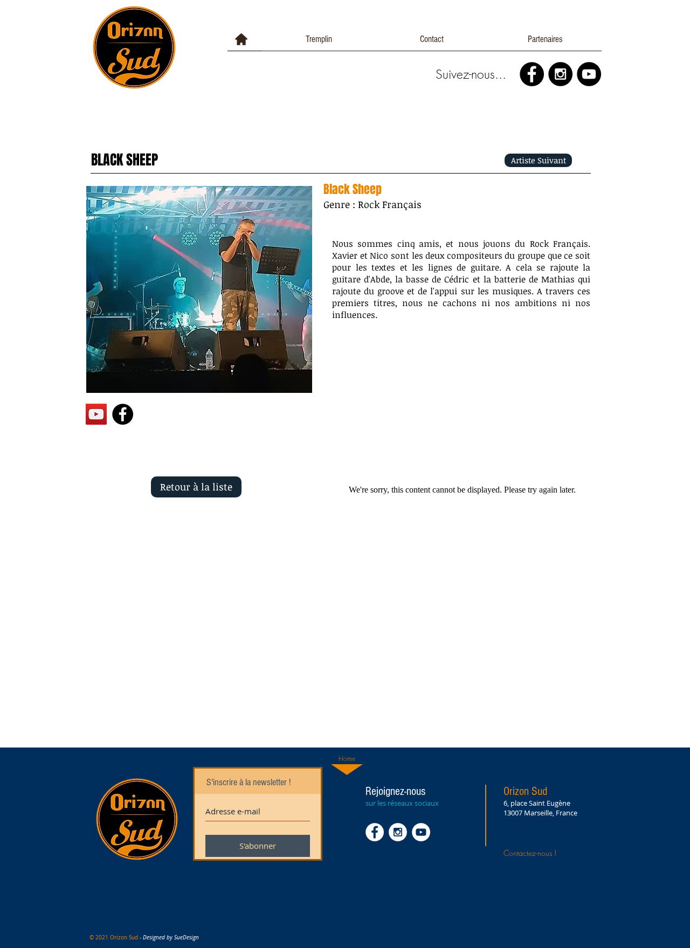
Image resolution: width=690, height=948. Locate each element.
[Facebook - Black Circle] (532, 74)
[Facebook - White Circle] (374, 832)
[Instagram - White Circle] (398, 832)
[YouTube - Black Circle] (589, 74)
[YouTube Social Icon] (96, 414)
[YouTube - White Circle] (421, 832)
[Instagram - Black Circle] (560, 74)
